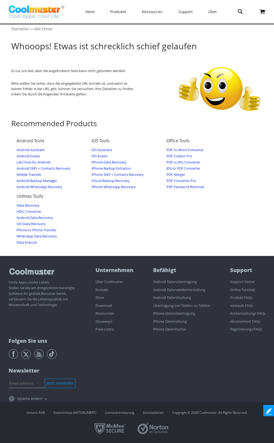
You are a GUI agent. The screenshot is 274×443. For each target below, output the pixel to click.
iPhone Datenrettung (170, 321)
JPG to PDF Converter (183, 168)
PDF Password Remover (185, 187)
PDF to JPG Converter (183, 162)
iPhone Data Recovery (109, 162)
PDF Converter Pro (181, 181)
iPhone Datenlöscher (169, 329)
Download (104, 305)
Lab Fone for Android (33, 162)
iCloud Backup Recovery (111, 181)
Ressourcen (105, 313)
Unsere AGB (35, 412)
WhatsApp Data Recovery (37, 236)
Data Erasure (27, 242)
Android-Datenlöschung (172, 297)
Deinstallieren (153, 412)
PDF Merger (175, 174)
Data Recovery (28, 205)
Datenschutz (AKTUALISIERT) (75, 412)
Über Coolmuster (109, 281)
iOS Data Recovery (31, 224)
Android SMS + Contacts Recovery (43, 168)
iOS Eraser (100, 156)
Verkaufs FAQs (241, 305)
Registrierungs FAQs (246, 329)
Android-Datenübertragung (175, 281)
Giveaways (104, 321)
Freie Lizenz (105, 329)
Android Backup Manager (37, 181)
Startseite (19, 28)
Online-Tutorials (242, 289)
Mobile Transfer (29, 174)
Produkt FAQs (241, 297)
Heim (90, 11)
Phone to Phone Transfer (36, 230)
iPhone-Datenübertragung (174, 313)
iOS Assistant (102, 150)
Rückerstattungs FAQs (247, 313)
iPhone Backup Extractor (111, 168)
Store (100, 297)
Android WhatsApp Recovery (39, 187)
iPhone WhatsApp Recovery (114, 187)
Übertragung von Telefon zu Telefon (181, 305)
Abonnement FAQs (245, 321)
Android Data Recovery (35, 217)
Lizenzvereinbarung (119, 412)
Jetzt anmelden (60, 383)
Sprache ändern (29, 398)
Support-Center (242, 281)
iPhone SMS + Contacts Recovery (118, 174)
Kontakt (102, 289)
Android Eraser (28, 156)
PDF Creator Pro (179, 156)
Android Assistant (31, 150)
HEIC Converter (29, 211)
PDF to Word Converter (185, 150)
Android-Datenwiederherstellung (179, 289)
